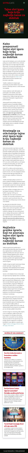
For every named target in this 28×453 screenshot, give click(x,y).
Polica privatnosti (20, 451)
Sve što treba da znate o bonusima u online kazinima (13, 355)
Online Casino (19, 76)
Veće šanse (11, 325)
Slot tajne (5, 325)
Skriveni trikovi (19, 324)
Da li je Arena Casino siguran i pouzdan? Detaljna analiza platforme (14, 390)
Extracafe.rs (11, 451)
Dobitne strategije (11, 324)
